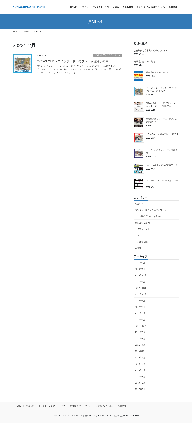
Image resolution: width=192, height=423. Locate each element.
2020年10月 (140, 351)
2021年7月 (140, 338)
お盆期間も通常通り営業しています (151, 50)
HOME (18, 406)
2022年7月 (140, 300)
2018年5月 (140, 370)
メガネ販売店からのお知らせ (107, 55)
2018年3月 (140, 376)
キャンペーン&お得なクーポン (99, 406)
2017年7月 (140, 389)
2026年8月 (140, 262)
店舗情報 (122, 406)
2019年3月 (140, 364)
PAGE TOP (184, 407)
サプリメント (143, 229)
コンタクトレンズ (46, 406)
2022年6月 (140, 307)
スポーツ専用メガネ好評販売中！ (161, 165)
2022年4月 (140, 319)
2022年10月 (140, 294)
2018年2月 (140, 383)
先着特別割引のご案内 (144, 61)
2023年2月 (140, 281)
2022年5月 (140, 313)
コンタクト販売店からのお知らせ (150, 210)
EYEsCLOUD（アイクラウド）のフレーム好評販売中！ (74, 61)
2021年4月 (140, 345)
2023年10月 (140, 275)
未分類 (138, 248)
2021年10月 (140, 326)
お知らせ (139, 204)
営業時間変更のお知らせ (157, 72)
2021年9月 (140, 332)
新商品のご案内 (142, 222)
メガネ (140, 235)
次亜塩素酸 (142, 241)
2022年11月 (140, 288)
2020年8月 (140, 357)
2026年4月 (140, 269)
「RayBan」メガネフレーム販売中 (162, 134)
